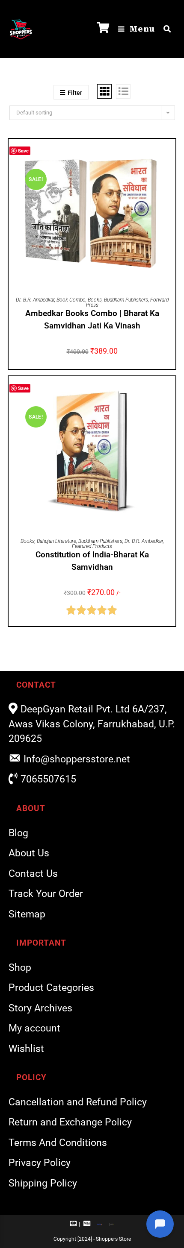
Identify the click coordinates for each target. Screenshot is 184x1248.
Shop (20, 967)
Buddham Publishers (126, 300)
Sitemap (27, 914)
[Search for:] (164, 29)
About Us (29, 853)
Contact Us (33, 873)
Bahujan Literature (56, 541)
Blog (18, 833)
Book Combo (71, 300)
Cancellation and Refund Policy (78, 1102)
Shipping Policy (43, 1183)
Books (95, 300)
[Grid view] (104, 91)
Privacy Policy (40, 1163)
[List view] (123, 91)
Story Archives (40, 1008)
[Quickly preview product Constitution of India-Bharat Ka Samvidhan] (171, 391)
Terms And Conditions (58, 1142)
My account (34, 1028)
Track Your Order (46, 893)
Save (23, 150)
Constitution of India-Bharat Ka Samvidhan (92, 561)
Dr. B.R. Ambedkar (35, 300)
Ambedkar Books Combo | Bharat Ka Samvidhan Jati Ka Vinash (92, 319)
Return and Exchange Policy (70, 1122)
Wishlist (26, 1049)
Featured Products (92, 546)
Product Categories (51, 987)
